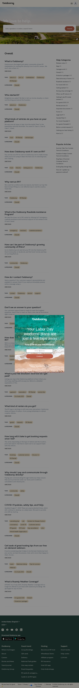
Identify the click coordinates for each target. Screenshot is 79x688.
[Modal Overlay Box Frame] (39, 344)
